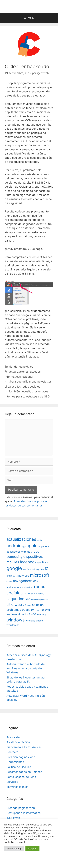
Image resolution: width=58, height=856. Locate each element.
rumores (29, 593)
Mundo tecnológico (21, 366)
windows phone (34, 620)
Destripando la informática (23, 813)
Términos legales (17, 786)
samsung (39, 593)
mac (15, 576)
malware (23, 575)
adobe (39, 540)
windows (15, 619)
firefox (46, 562)
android (14, 545)
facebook (28, 562)
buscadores (13, 551)
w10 (33, 614)
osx (35, 581)
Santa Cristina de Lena (21, 777)
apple (32, 545)
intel (24, 569)
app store (43, 546)
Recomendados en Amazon (24, 771)
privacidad (28, 587)
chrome (25, 551)
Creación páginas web (20, 757)
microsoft (39, 575)
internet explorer (35, 569)
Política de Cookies (18, 767)
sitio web (14, 604)
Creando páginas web (20, 808)
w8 (28, 614)
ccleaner (27, 376)
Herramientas (15, 762)
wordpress (12, 625)
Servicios (12, 781)
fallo (39, 563)
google (14, 568)
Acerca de (13, 737)
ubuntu (45, 609)
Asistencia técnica (18, 742)
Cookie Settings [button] (14, 848)
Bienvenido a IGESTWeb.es (24, 747)
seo (27, 599)
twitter (36, 610)
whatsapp (41, 614)
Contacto (12, 752)
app (24, 547)
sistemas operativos (39, 600)
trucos (26, 609)
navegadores (22, 581)
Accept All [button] (32, 848)
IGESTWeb (13, 817)
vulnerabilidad (16, 614)
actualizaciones (19, 371)
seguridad (15, 598)
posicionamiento (14, 587)
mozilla (9, 581)
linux (9, 575)
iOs (47, 568)
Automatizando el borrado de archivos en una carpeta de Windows (25, 668)
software (27, 605)
